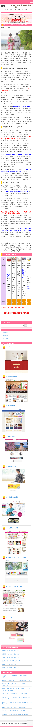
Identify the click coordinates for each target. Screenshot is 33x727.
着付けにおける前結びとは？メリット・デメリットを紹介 (16, 680)
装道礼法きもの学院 (11, 376)
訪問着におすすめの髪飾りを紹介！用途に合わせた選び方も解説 (16, 676)
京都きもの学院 (10, 436)
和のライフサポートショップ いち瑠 (16, 557)
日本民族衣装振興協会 (12, 497)
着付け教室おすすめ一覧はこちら (16, 313)
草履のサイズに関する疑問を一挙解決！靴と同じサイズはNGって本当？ (16, 703)
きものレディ (9, 617)
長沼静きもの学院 (11, 466)
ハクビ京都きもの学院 (12, 528)
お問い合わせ (6, 338)
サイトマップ (6, 332)
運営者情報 (5, 335)
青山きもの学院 (10, 405)
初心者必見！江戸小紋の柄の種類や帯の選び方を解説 (15, 714)
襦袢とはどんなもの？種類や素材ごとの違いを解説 (14, 694)
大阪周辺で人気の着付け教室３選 (10, 657)
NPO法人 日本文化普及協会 (14, 586)
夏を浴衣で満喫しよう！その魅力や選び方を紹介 (14, 707)
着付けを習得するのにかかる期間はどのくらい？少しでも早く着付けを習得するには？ (16, 689)
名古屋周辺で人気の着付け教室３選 (11, 661)
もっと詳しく (9, 302)
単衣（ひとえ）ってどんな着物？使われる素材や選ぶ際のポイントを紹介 (16, 698)
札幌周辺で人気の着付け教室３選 (10, 667)
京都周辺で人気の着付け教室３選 (10, 654)
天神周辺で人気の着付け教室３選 (10, 650)
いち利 (8, 347)
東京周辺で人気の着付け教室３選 (10, 664)
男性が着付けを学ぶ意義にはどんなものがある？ (14, 710)
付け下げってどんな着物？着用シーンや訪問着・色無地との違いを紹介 (16, 684)
